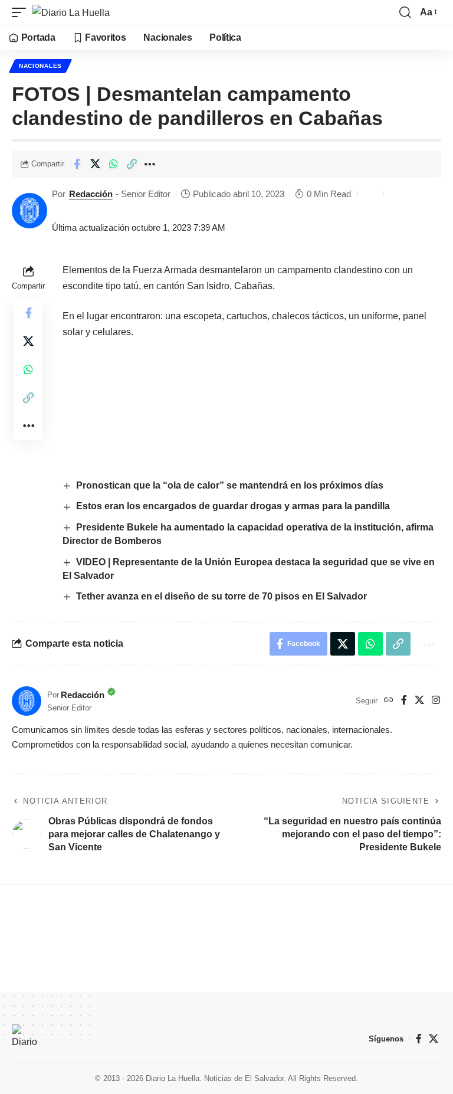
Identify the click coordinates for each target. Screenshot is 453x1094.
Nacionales (40, 66)
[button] (22, 12)
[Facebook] (404, 700)
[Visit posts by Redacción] (29, 210)
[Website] (389, 700)
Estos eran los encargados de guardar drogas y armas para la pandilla (234, 506)
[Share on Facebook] (76, 164)
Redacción (91, 194)
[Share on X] (95, 164)
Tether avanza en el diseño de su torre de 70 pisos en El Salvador (221, 596)
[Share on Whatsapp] (113, 164)
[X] (419, 700)
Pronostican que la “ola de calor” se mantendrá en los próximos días (231, 485)
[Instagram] (436, 700)
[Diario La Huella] (71, 12)
